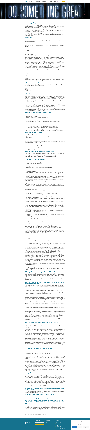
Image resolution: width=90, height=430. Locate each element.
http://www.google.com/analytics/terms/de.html (31, 318)
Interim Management (44, 1)
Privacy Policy (82, 428)
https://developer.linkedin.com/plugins (33, 331)
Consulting (50, 1)
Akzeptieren (74, 427)
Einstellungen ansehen (86, 427)
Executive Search (37, 1)
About (55, 1)
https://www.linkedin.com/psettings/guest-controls (37, 342)
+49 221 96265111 (29, 90)
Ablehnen (80, 427)
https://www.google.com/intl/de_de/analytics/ (56, 318)
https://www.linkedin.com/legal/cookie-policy (51, 344)
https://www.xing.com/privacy (45, 368)
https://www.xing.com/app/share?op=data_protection (51, 369)
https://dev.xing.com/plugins (29, 357)
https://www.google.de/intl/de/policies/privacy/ (53, 317)
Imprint (46, 422)
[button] (88, 421)
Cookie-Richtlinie (79, 428)
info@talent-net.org (29, 91)
